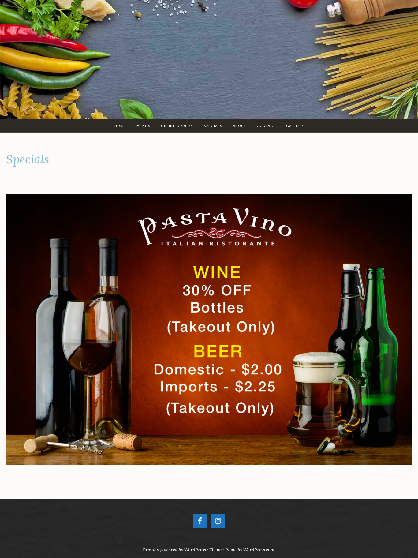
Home (120, 125)
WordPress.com (258, 549)
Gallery (295, 125)
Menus (143, 125)
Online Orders (177, 125)
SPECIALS (212, 125)
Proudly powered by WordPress (174, 549)
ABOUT (239, 125)
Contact (266, 125)
